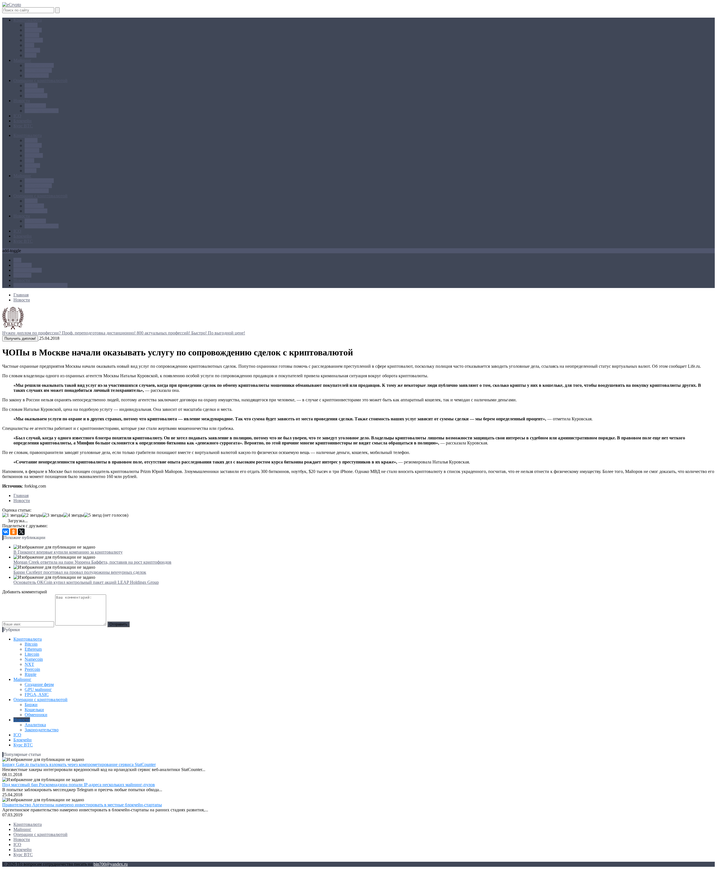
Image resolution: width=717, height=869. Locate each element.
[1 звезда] (12, 515)
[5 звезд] (93, 515)
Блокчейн (22, 120)
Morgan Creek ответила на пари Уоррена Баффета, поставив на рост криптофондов (92, 562)
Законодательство (42, 110)
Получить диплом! (20, 338)
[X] (21, 531)
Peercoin (32, 50)
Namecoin (34, 40)
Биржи (31, 85)
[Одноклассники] (13, 531)
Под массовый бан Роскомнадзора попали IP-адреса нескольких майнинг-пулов (78, 784)
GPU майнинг (38, 70)
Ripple (30, 55)
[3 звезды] (53, 515)
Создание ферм (39, 65)
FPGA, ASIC (37, 75)
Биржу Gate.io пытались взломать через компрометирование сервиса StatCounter (79, 764)
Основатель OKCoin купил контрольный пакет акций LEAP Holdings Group (86, 582)
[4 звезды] (73, 515)
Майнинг (22, 60)
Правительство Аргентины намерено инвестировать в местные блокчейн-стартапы (82, 804)
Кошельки (34, 90)
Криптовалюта (27, 20)
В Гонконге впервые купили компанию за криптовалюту (68, 552)
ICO (17, 115)
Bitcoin (31, 25)
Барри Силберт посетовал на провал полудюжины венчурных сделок (79, 572)
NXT (29, 45)
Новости (21, 100)
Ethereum (33, 30)
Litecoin (32, 35)
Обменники (36, 95)
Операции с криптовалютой (40, 80)
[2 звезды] (32, 515)
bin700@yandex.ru (111, 864)
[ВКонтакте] (5, 531)
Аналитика (35, 105)
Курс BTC (23, 125)
